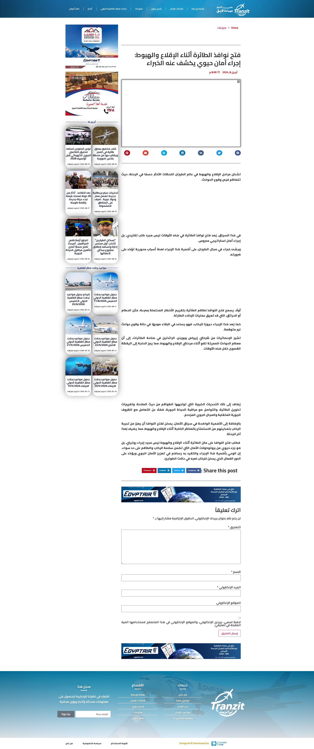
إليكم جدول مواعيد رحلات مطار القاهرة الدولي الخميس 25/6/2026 (78, 299)
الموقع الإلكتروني (228, 602)
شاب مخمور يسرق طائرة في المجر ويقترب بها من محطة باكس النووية (105, 153)
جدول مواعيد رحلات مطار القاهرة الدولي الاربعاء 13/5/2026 (78, 382)
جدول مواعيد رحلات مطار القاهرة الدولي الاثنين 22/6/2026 (105, 341)
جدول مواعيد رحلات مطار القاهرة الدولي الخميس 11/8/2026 (105, 297)
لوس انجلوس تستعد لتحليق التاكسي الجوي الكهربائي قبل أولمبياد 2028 (78, 153)
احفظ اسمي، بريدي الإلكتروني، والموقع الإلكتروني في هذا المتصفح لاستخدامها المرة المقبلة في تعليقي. (181, 624)
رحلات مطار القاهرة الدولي (114, 9)
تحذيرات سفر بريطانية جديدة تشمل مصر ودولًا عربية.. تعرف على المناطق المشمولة (105, 199)
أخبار (90, 9)
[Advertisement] (181, 208)
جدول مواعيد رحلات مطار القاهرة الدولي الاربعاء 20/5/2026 (105, 382)
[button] (238, 153)
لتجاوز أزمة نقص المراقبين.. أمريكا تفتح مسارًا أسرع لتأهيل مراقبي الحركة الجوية (78, 247)
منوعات (139, 9)
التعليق (234, 527)
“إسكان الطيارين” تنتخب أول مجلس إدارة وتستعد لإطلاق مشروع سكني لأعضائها (105, 247)
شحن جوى (156, 9)
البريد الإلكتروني (229, 587)
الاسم (236, 571)
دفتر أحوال (74, 9)
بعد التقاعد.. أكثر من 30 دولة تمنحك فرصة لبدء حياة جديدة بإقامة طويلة (78, 197)
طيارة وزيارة (198, 9)
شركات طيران (176, 9)
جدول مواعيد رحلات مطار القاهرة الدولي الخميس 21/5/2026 (78, 341)
